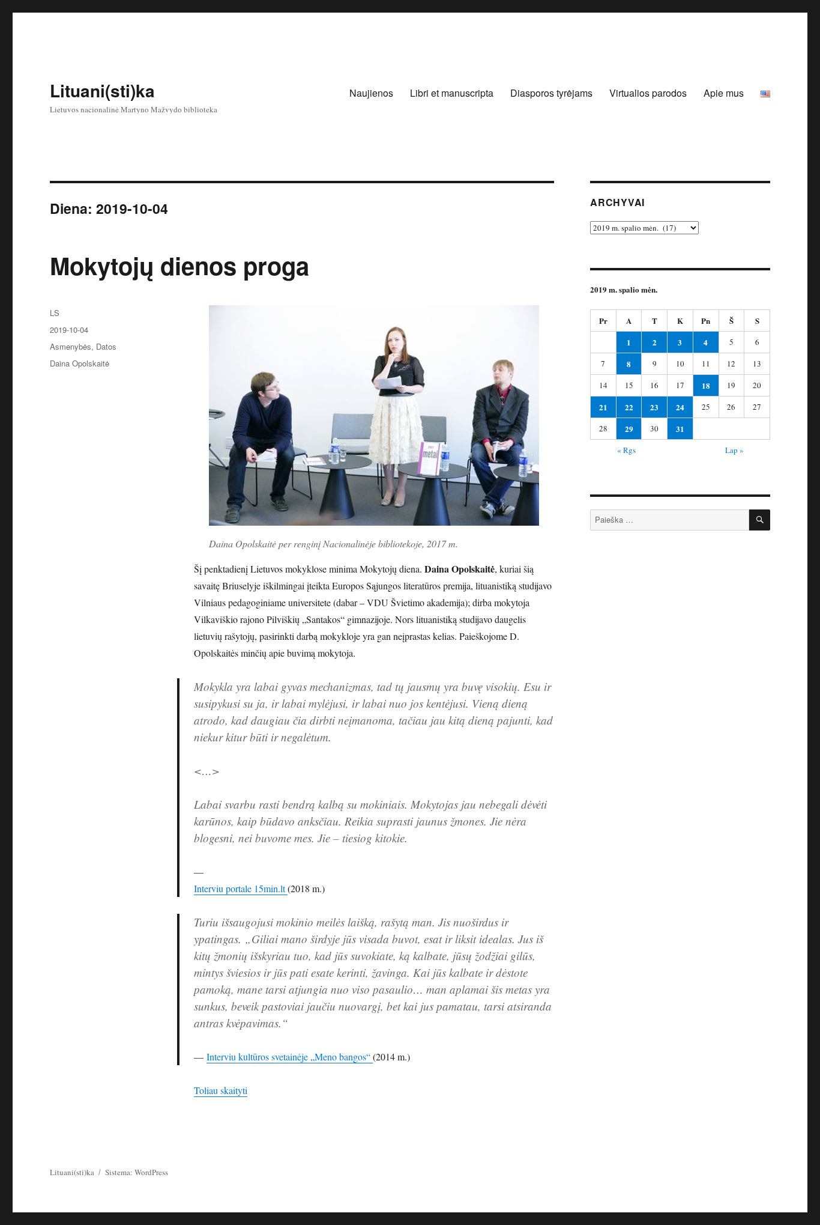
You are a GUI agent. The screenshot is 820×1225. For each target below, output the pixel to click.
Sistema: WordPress (136, 1172)
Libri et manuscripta (451, 93)
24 (680, 407)
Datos (106, 346)
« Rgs (626, 450)
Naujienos (371, 93)
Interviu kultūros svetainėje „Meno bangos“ (290, 1056)
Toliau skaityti (220, 1090)
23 (654, 407)
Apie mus (724, 93)
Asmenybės (70, 346)
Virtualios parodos (648, 93)
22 (629, 407)
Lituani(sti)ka (102, 90)
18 (706, 385)
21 (603, 407)
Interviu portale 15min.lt (241, 888)
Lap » (734, 450)
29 (629, 428)
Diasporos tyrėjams (551, 93)
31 (680, 428)
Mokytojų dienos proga (179, 265)
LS (54, 312)
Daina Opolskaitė (79, 363)
